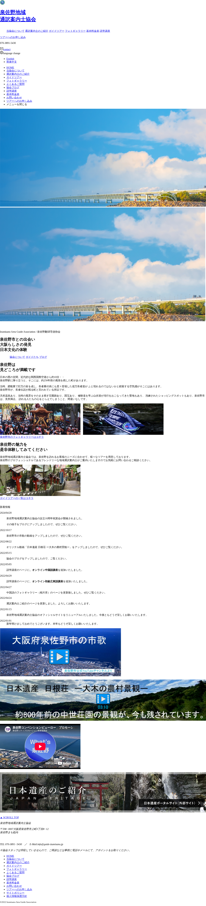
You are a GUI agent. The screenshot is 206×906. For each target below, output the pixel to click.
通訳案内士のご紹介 (36, 31)
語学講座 (105, 31)
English (10, 58)
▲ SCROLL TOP (9, 817)
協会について (17, 357)
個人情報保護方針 (16, 896)
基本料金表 (92, 31)
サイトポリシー (15, 892)
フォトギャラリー (75, 31)
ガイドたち (32, 357)
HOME (10, 67)
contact (6, 49)
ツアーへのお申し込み (13, 37)
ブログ (43, 357)
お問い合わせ (14, 97)
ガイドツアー (56, 31)
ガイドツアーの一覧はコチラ (16, 498)
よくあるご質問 (15, 84)
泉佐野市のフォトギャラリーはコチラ (22, 437)
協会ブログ (12, 87)
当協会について (15, 31)
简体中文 (11, 61)
